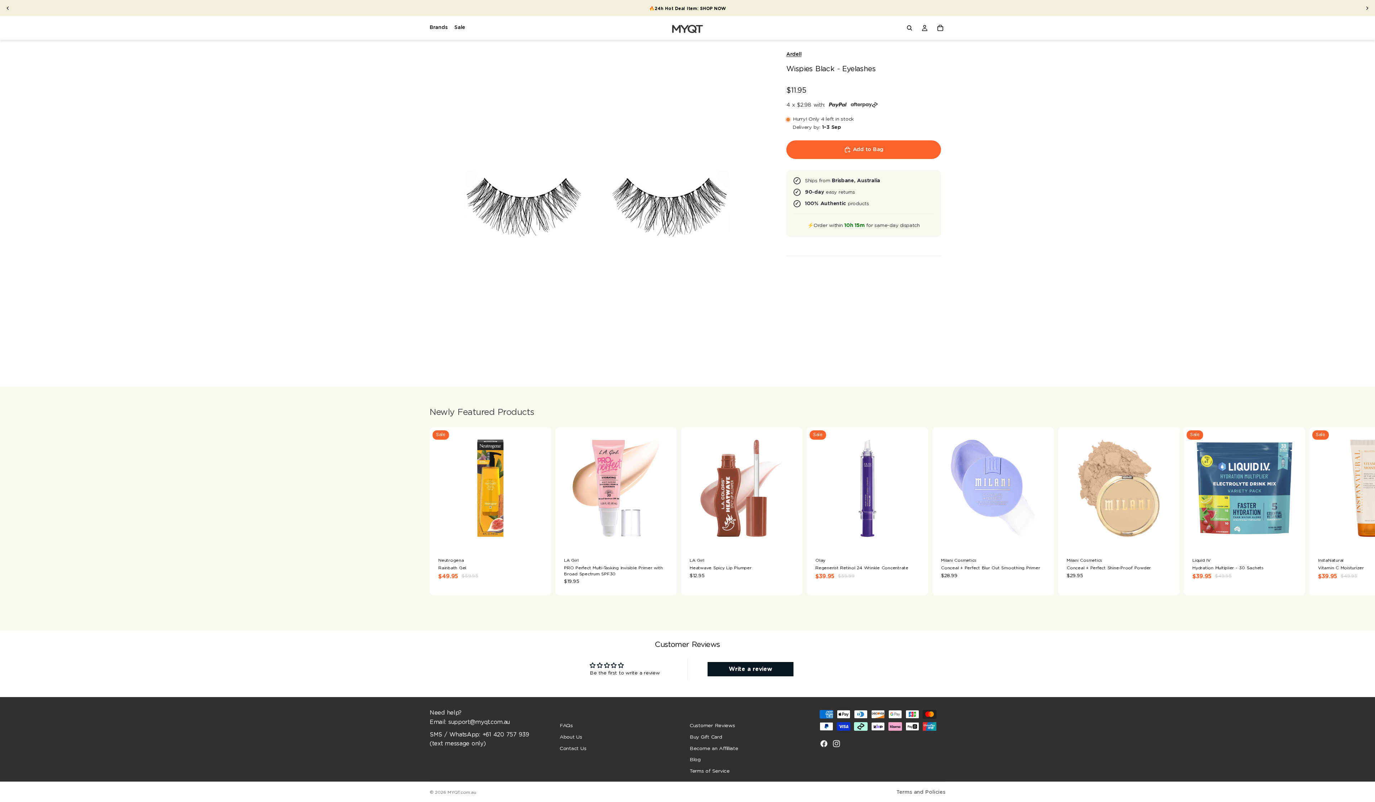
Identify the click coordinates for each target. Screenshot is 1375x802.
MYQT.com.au (462, 792)
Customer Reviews (712, 725)
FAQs (566, 725)
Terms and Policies (920, 792)
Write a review (750, 669)
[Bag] (940, 28)
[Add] (665, 537)
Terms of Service (710, 771)
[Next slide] (1367, 8)
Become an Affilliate (714, 748)
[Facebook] (824, 743)
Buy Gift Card (706, 737)
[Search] (909, 28)
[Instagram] (836, 743)
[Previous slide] (8, 8)
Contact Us (573, 748)
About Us (571, 737)
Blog (695, 759)
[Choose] (540, 537)
